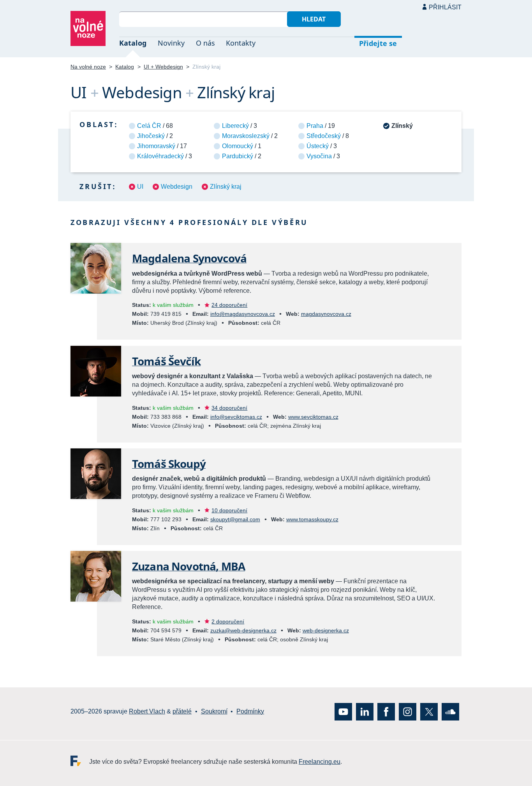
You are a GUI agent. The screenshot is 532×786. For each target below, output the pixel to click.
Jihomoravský (156, 146)
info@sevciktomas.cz (236, 417)
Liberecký (235, 125)
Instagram (407, 711)
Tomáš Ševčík (166, 361)
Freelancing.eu (79, 760)
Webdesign (176, 186)
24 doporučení (229, 305)
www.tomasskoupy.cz (312, 519)
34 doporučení (229, 408)
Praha (315, 125)
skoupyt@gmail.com (235, 519)
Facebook (386, 711)
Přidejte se (378, 43)
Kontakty (240, 43)
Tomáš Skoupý (169, 463)
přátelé (182, 711)
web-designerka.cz (326, 630)
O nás (205, 43)
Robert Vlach (147, 711)
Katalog (132, 43)
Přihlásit (445, 7)
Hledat (314, 19)
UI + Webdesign (163, 67)
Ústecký (318, 146)
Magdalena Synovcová (189, 258)
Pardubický (237, 156)
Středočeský (324, 136)
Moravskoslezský (246, 136)
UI (140, 186)
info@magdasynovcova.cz (242, 314)
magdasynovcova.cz (326, 314)
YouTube (343, 711)
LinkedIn (364, 711)
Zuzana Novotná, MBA (188, 566)
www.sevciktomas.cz (313, 417)
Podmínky (250, 711)
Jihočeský (151, 136)
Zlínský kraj (225, 186)
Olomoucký (237, 146)
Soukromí (214, 711)
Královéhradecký (160, 156)
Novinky (171, 43)
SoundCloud (450, 711)
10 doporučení (229, 510)
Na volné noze (88, 67)
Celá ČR (149, 125)
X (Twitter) (429, 711)
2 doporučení (227, 621)
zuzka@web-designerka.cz (243, 630)
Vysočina (319, 156)
